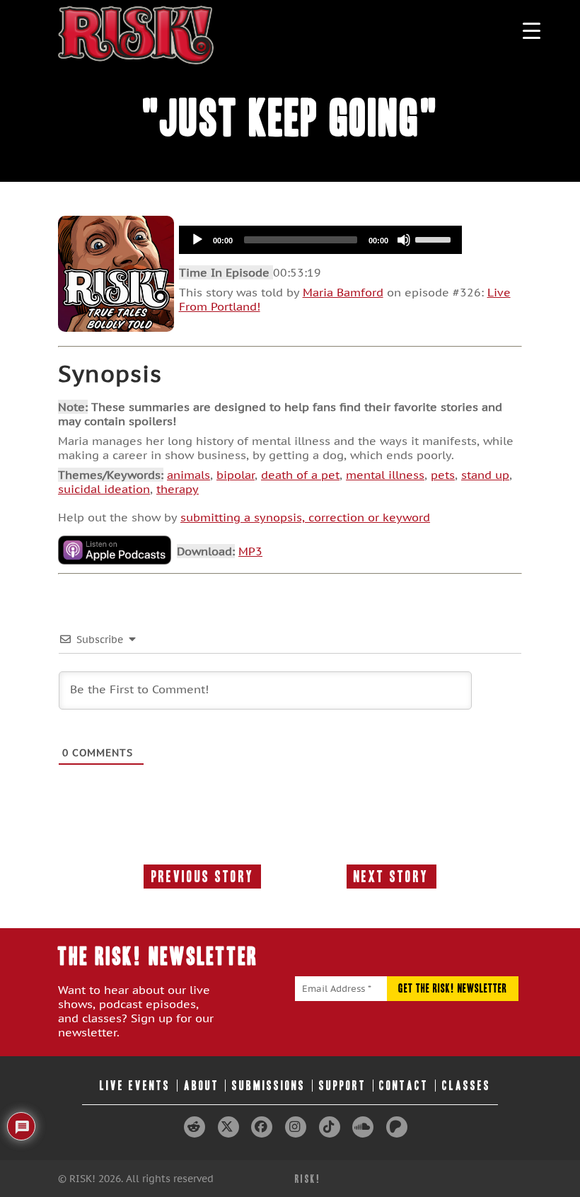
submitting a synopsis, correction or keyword (305, 517)
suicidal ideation (104, 489)
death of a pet (300, 475)
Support (342, 1086)
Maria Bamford (343, 292)
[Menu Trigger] (531, 30)
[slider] (435, 238)
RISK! (308, 1179)
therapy (177, 489)
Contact (404, 1086)
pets (443, 475)
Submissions (269, 1086)
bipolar (235, 475)
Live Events (135, 1086)
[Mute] (404, 240)
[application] (320, 240)
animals (188, 475)
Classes (466, 1086)
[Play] (197, 240)
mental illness (385, 475)
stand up (485, 475)
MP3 (250, 551)
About (201, 1086)
